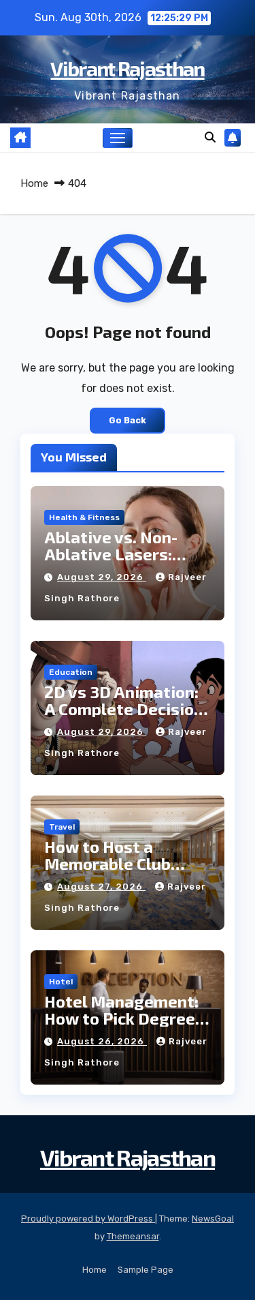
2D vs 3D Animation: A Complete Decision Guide (123, 709)
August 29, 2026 (101, 577)
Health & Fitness (84, 517)
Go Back (127, 420)
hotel (61, 981)
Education (70, 672)
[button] (210, 137)
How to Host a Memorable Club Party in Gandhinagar (125, 863)
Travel (62, 827)
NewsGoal (213, 1218)
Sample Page (145, 1270)
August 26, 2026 (102, 1041)
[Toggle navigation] (118, 138)
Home (34, 183)
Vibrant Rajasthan (127, 68)
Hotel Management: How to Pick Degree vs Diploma (121, 1018)
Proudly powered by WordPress (88, 1218)
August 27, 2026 (101, 886)
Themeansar (133, 1236)
